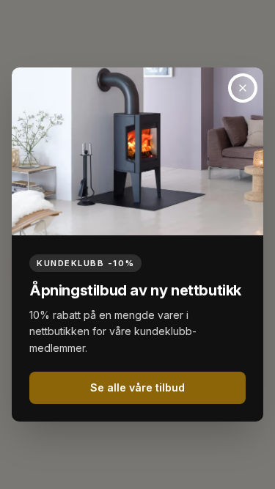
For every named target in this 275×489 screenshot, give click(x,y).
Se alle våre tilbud (137, 387)
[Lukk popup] (242, 88)
